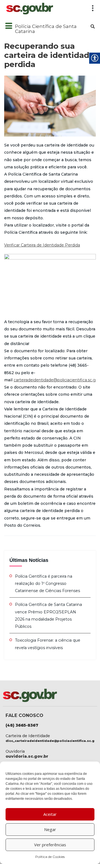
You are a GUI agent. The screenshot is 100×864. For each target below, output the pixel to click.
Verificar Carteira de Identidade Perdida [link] (42, 245)
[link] (44, 8)
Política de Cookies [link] (50, 857)
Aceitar (50, 814)
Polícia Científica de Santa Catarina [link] (46, 29)
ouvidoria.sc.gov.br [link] (27, 756)
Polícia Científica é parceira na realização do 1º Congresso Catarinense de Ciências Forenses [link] (47, 583)
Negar (50, 829)
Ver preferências (50, 844)
